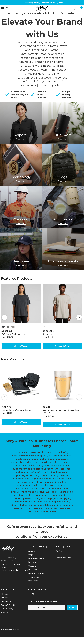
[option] (21, 317)
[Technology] (21, 165)
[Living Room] (21, 123)
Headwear (21, 261)
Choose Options (21, 346)
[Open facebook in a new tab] (29, 594)
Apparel (21, 135)
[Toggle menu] (2, 8)
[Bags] (63, 165)
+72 (44, 326)
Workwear (21, 219)
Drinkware (63, 135)
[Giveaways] (63, 207)
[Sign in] (75, 8)
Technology (21, 177)
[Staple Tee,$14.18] (62, 303)
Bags (63, 177)
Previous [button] (4, 317)
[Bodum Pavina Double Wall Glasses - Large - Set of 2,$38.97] (62, 384)
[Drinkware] (63, 123)
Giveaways (63, 219)
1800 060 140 (14, 565)
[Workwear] (21, 207)
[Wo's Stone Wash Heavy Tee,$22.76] (21, 303)
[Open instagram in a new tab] (32, 594)
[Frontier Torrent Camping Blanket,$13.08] (21, 384)
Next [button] (79, 317)
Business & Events (63, 261)
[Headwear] (21, 249)
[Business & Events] (63, 249)
